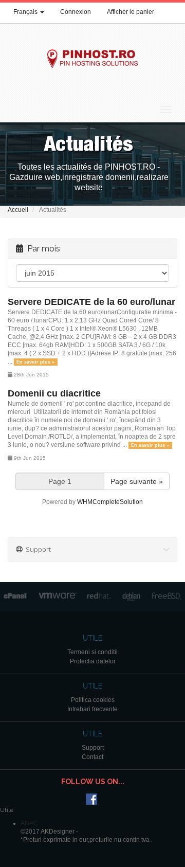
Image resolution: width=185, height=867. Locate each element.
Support (93, 747)
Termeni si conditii (92, 652)
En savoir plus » (35, 362)
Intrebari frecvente (92, 709)
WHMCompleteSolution (110, 501)
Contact (92, 757)
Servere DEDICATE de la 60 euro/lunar (91, 302)
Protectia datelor (93, 661)
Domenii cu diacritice (54, 393)
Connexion (75, 11)
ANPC (29, 823)
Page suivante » (136, 481)
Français (26, 11)
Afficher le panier (130, 11)
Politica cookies (93, 699)
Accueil (18, 209)
